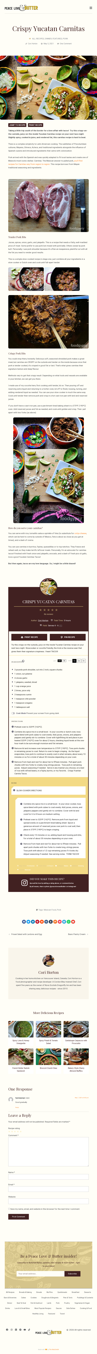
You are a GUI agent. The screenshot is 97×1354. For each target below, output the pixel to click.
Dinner (48, 38)
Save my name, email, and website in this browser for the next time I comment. (45, 1209)
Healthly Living (37, 1314)
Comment (13, 1135)
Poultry (67, 1303)
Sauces (59, 1308)
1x (74, 661)
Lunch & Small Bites (22, 1308)
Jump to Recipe (17, 125)
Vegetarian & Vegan (82, 1303)
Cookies (34, 1298)
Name (11, 1172)
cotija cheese (80, 533)
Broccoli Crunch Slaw (48, 1068)
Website (11, 1197)
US (59, 661)
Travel (62, 1314)
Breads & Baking (25, 1292)
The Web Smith (54, 1349)
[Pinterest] (20, 1329)
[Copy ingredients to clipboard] (23, 661)
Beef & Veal (21, 1303)
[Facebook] (7, 1329)
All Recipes (38, 38)
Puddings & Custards (85, 1298)
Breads (39, 1292)
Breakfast (75, 1292)
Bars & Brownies (10, 1298)
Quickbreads (62, 1292)
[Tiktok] (29, 1329)
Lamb (49, 1303)
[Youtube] (24, 1329)
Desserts (87, 1292)
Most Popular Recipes (43, 1308)
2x (79, 661)
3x (84, 661)
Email (11, 1184)
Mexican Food (50, 910)
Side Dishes (70, 1308)
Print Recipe (35, 125)
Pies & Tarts (67, 1298)
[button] (24, 922)
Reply (17, 1107)
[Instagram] (11, 1329)
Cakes (23, 1298)
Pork (65, 38)
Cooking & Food (86, 1308)
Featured (57, 38)
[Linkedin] (15, 1329)
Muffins (50, 1292)
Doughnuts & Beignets (50, 1298)
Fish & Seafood (36, 1303)
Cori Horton (43, 620)
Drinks (7, 1308)
